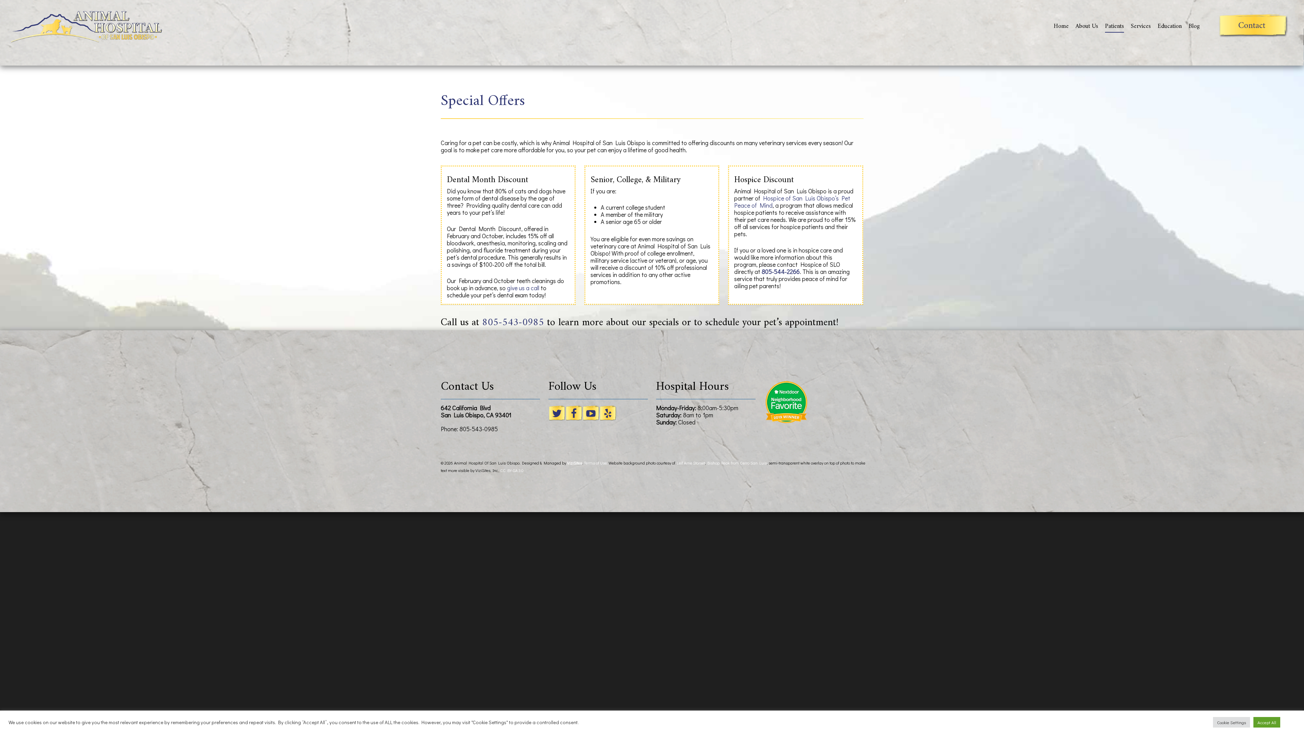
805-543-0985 (513, 323)
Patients (1114, 26)
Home (1061, 26)
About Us (1086, 26)
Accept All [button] (1266, 722)
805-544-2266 (781, 271)
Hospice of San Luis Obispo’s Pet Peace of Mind (792, 201)
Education (1170, 26)
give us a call (523, 288)
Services (1141, 26)
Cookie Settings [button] (1231, 722)
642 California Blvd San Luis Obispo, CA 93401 (476, 411)
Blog (1194, 26)
